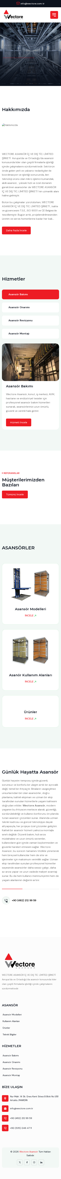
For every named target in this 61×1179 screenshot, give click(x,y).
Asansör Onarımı (11, 1062)
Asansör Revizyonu (12, 1068)
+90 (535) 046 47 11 (21, 1128)
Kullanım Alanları (11, 1021)
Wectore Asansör (28, 1151)
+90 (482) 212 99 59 (24, 900)
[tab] (30, 294)
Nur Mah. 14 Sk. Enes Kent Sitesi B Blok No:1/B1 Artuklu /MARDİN (34, 1098)
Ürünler (6, 1027)
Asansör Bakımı (11, 1055)
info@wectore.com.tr (32, 3)
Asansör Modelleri (12, 1014)
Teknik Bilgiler (9, 1034)
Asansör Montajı (11, 1075)
